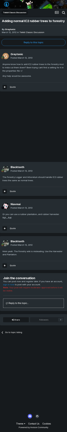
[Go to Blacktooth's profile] (5, 169)
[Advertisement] (33, 128)
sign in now (8, 284)
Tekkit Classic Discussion (31, 32)
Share (17, 319)
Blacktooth (17, 167)
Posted (22, 58)
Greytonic (10, 29)
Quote (13, 87)
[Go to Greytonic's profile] (5, 56)
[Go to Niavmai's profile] (5, 206)
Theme (20, 423)
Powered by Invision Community (33, 427)
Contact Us (33, 423)
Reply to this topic (33, 42)
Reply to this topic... (18, 303)
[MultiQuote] (4, 87)
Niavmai (16, 204)
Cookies (46, 423)
